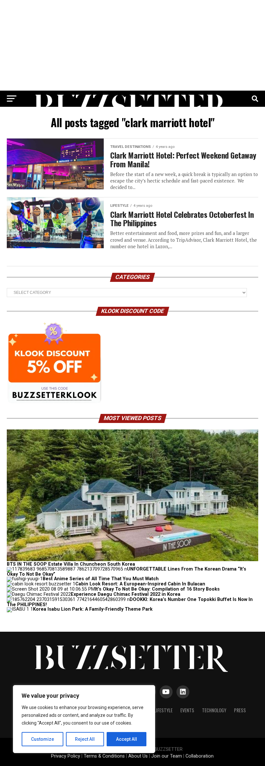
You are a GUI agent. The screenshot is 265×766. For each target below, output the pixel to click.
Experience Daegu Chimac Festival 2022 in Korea (125, 594)
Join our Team (166, 756)
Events (187, 710)
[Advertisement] (132, 45)
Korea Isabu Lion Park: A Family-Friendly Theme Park (93, 609)
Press (240, 710)
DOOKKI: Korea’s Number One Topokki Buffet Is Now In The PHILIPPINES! (130, 602)
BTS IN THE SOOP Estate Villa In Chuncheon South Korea (71, 564)
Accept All (126, 739)
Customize (42, 739)
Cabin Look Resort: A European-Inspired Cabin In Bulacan (140, 584)
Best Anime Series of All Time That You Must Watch (101, 579)
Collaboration (200, 756)
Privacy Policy (65, 756)
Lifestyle (163, 710)
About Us (138, 756)
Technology (214, 710)
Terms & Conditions (104, 756)
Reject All (85, 739)
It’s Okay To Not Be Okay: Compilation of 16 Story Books (157, 589)
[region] (84, 719)
